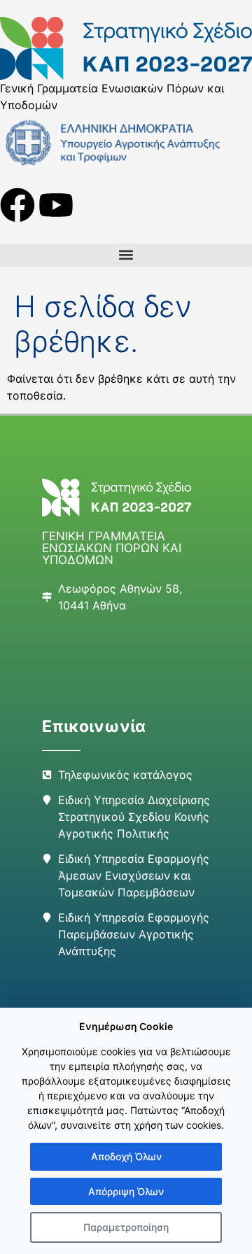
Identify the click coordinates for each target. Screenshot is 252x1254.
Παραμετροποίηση (126, 1227)
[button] (126, 255)
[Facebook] (17, 205)
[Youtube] (56, 205)
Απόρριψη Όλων (126, 1191)
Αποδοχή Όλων (126, 1156)
